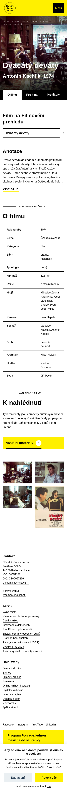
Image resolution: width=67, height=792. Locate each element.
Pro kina (32, 94)
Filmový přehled (12, 676)
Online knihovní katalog (16, 685)
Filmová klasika (12, 668)
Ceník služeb (10, 620)
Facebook (8, 724)
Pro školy (53, 94)
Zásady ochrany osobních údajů (21, 633)
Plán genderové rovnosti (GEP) (21, 642)
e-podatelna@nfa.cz (14, 582)
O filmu (12, 94)
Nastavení (18, 777)
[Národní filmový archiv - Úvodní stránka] (10, 8)
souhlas (16, 763)
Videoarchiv (9, 702)
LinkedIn (51, 724)
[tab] (23, 443)
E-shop (7, 672)
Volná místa (9, 611)
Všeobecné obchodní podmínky (21, 616)
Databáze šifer (11, 698)
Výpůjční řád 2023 (13, 646)
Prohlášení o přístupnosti (17, 629)
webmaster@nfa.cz (14, 594)
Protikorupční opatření (15, 637)
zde (49, 786)
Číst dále (10, 189)
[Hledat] (47, 8)
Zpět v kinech (10, 707)
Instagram (23, 724)
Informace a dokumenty (16, 624)
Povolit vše (49, 777)
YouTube (38, 724)
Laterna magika (12, 694)
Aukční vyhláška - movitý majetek (22, 651)
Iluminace (8, 681)
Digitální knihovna (13, 690)
